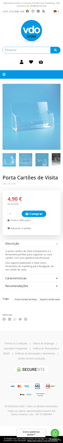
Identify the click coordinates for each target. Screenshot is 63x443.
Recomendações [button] (16, 286)
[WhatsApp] (14, 319)
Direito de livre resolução (31, 358)
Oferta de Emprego (43, 343)
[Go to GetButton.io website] (55, 439)
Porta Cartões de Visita (26, 299)
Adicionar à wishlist (20, 228)
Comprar (36, 214)
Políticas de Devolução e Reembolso (35, 353)
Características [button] (16, 278)
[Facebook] (27, 11)
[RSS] (43, 11)
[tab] (31, 243)
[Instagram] (33, 11)
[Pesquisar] (55, 50)
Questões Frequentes (15, 348)
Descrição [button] (12, 243)
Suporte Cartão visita (50, 299)
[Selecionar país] (56, 11)
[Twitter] (20, 319)
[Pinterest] (38, 11)
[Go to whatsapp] (55, 433)
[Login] (21, 62)
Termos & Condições (16, 343)
